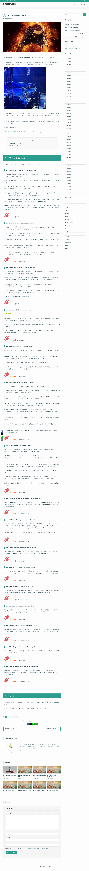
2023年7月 (68, 119)
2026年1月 (68, 61)
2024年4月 (68, 96)
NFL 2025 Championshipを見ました (73, 27)
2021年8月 (68, 160)
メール (8, 837)
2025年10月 (68, 70)
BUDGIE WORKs (9, 4)
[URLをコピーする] (36, 724)
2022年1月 (68, 148)
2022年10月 (68, 139)
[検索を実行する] (84, 14)
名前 (7, 832)
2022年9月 (68, 142)
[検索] (85, 1)
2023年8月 (68, 116)
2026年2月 (68, 58)
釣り (67, 245)
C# (67, 204)
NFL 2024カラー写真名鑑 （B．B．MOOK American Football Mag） (23, 132)
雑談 (67, 248)
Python (67, 213)
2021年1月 (68, 174)
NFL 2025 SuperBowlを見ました (72, 24)
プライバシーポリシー (42, 866)
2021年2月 (68, 171)
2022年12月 (68, 133)
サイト (7, 843)
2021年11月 (68, 154)
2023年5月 (68, 125)
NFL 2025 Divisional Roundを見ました (73, 30)
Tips (67, 216)
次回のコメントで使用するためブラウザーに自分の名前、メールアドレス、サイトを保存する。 (28, 848)
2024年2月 (68, 99)
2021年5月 (68, 165)
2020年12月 (68, 177)
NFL (5, 18)
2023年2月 (68, 128)
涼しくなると (14, 145)
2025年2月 (68, 75)
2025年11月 (68, 67)
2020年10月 (68, 183)
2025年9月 (68, 72)
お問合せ (50, 866)
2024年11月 (68, 84)
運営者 (67, 239)
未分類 (67, 236)
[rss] (83, 1)
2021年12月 (68, 151)
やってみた (68, 228)
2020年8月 (68, 189)
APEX (67, 202)
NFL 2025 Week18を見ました (71, 36)
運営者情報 (68, 242)
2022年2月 (68, 145)
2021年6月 (68, 163)
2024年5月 (68, 93)
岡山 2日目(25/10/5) (69, 46)
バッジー (10, 752)
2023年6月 (68, 122)
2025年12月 (68, 64)
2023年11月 (68, 107)
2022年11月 (68, 136)
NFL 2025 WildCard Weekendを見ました (74, 33)
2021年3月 (68, 168)
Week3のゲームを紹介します (18, 143)
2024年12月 (68, 81)
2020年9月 (68, 186)
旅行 (67, 234)
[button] (28, 724)
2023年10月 (68, 110)
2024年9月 (68, 90)
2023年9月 (68, 113)
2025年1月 (68, 78)
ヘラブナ (68, 225)
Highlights (11, 716)
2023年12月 (68, 104)
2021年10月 (68, 157)
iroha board (68, 207)
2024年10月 (68, 87)
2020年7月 (68, 192)
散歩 (67, 231)
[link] (21, 750)
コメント (8, 813)
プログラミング (69, 222)
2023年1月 (68, 131)
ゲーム (67, 219)
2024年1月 (68, 102)
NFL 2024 (16, 716)
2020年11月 (68, 180)
